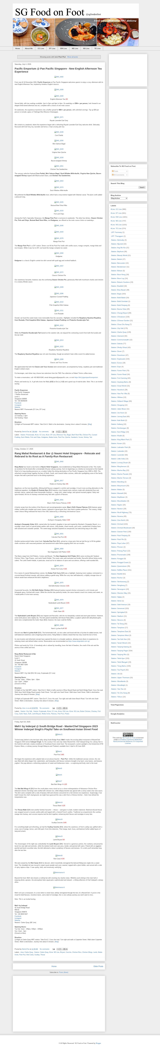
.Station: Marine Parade (119, 474)
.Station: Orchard (117, 524)
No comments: (44, 431)
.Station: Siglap (116, 597)
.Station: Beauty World (119, 255)
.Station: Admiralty (117, 240)
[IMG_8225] (58, 202)
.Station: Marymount (118, 486)
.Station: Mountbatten (119, 501)
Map (89, 424)
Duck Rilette (25, 437)
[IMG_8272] (58, 272)
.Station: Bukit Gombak (119, 301)
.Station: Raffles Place (119, 570)
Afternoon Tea (61, 435)
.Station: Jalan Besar (118, 409)
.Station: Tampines (117, 627)
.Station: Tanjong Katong (120, 647)
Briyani (62, 952)
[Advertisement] (59, 1003)
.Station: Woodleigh (118, 685)
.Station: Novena (117, 516)
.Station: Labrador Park (119, 447)
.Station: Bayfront (117, 251)
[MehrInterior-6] (59, 872)
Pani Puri (61, 437)
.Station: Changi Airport (119, 313)
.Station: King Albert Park (120, 439)
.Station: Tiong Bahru (118, 666)
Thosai (42, 955)
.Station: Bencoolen (118, 263)
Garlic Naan (23, 714)
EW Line (63, 48)
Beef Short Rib (77, 435)
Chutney (94, 711)
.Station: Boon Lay (117, 278)
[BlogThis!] (59, 432)
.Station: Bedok (116, 259)
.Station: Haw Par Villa (119, 393)
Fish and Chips (35, 437)
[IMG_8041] (58, 500)
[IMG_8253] (58, 181)
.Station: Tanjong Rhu (119, 654)
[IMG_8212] (58, 325)
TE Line (97, 48)
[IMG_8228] (58, 157)
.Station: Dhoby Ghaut (119, 347)
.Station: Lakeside (117, 451)
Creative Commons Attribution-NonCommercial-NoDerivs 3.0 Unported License (128, 741)
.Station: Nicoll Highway (119, 512)
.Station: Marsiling (117, 482)
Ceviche (68, 952)
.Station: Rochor (117, 578)
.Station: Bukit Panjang (119, 305)
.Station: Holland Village (119, 401)
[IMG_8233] (58, 211)
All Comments (118, 175)
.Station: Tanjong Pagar (119, 651)
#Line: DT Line (51, 435)
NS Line (86, 48)
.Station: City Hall (26, 711)
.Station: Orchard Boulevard (121, 528)
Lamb (95, 952)
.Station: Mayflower (118, 497)
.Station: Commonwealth (120, 340)
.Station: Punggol (117, 558)
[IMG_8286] (58, 293)
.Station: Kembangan (118, 428)
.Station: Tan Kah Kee (119, 639)
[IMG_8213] (58, 340)
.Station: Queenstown (119, 566)
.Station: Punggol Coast (119, 562)
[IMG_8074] (58, 566)
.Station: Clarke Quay (41, 952)
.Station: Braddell (117, 286)
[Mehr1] (59, 751)
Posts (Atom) (63, 972)
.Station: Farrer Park (118, 370)
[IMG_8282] (58, 77)
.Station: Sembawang (119, 582)
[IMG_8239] (58, 132)
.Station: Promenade (27, 435)
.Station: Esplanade (39, 711)
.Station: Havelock (117, 390)
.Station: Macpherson (119, 466)
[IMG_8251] (58, 166)
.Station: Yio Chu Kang (119, 693)
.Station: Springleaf (118, 612)
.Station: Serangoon (118, 589)
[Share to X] (61, 432)
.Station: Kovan (116, 443)
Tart (90, 437)
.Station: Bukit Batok (118, 298)
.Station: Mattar (116, 489)
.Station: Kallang (117, 424)
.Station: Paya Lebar (118, 543)
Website (17, 407)
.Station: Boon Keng (118, 274)
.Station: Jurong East (118, 416)
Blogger (98, 1043)
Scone (80, 437)
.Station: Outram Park (119, 532)
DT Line (52, 48)
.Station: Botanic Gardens (120, 282)
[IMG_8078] (58, 600)
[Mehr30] (58, 855)
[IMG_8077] (58, 608)
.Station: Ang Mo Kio (118, 248)
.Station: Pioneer (117, 547)
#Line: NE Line (54, 952)
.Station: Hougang (117, 405)
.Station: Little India (118, 459)
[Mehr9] (59, 768)
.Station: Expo (116, 367)
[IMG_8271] (58, 117)
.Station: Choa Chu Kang (120, 324)
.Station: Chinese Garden (120, 320)
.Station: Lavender (117, 455)
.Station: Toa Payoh (118, 670)
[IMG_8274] (58, 187)
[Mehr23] (58, 836)
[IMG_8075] (58, 583)
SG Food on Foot (128, 738)
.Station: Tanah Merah (119, 643)
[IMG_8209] (58, 287)
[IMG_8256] (58, 140)
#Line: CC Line (40, 435)
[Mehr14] (58, 802)
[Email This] (57, 432)
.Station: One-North (118, 520)
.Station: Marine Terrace (119, 478)
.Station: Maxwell (117, 493)
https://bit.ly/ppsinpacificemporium (86, 377)
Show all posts (72, 57)
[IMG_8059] (58, 549)
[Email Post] (52, 431)
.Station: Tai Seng (117, 624)
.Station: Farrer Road (118, 374)
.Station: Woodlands (118, 681)
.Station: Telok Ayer (118, 658)
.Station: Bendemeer (118, 267)
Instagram (18, 405)
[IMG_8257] (58, 266)
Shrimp (86, 437)
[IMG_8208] (58, 89)
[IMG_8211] (59, 310)
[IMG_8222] (58, 346)
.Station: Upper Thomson (120, 677)
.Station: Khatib (116, 436)
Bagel (69, 435)
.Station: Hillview (117, 397)
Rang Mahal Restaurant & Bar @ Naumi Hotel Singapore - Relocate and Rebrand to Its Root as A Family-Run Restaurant (57, 455)
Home (17, 48)
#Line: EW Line (63, 711)
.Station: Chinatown (118, 317)
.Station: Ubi (115, 674)
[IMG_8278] (58, 238)
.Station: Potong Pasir (119, 551)
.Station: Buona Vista (118, 309)
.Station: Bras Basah (118, 290)
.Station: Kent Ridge (118, 432)
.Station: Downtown (118, 355)
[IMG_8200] (58, 96)
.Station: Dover (116, 351)
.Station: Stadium (117, 616)
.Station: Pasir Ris (117, 539)
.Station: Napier (116, 505)
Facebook (18, 403)
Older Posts (98, 966)
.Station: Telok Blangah (119, 662)
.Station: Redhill (116, 574)
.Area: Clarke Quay (26, 952)
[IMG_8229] (58, 149)
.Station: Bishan (116, 271)
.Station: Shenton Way (119, 593)
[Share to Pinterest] (66, 432)
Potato (67, 714)
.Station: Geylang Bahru (119, 382)
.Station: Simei (116, 601)
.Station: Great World (118, 386)
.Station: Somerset (117, 608)
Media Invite (53, 437)
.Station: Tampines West (120, 635)
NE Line (75, 48)
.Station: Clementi (117, 336)
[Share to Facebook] (64, 432)
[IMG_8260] (58, 253)
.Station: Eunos (116, 363)
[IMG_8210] (58, 302)
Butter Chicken (85, 711)
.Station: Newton (117, 509)
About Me (29, 48)
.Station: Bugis (116, 294)
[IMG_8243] (58, 232)
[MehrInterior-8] (59, 887)
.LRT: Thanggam (117, 236)
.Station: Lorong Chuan (119, 463)
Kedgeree (44, 437)
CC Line (41, 48)
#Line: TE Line (116, 228)
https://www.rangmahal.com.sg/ (79, 641)
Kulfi (29, 714)
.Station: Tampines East (119, 631)
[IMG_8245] (58, 225)
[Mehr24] (58, 819)
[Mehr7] (59, 781)
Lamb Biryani (36, 714)
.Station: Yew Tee (117, 689)
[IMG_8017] (58, 481)
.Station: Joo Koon (117, 413)
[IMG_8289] (58, 359)
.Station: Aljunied (117, 244)
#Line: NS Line (74, 711)
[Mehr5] (59, 775)
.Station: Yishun (116, 697)
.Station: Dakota (117, 343)
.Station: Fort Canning (119, 378)
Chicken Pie (87, 435)
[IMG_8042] (58, 461)
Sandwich (74, 437)
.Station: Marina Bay (118, 470)
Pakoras (54, 714)
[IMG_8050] (58, 517)
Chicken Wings (87, 952)
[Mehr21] (58, 734)
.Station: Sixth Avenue (119, 604)
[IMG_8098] (58, 625)
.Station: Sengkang (118, 585)
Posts (115, 171)
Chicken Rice (76, 952)
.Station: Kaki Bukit (118, 420)
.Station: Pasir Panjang (119, 535)
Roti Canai (29, 955)
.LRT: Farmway (116, 232)
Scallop (36, 955)
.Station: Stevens (117, 620)
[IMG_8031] (58, 534)
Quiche (67, 437)
